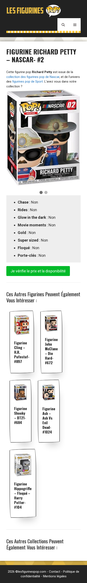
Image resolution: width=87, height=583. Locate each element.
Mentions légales (55, 576)
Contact (54, 571)
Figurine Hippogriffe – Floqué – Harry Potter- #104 (22, 495)
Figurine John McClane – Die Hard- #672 (51, 351)
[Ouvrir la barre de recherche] (63, 24)
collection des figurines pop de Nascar (32, 77)
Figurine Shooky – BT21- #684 (20, 415)
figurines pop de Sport (27, 81)
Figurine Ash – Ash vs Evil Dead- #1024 (48, 420)
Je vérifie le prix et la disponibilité (38, 271)
